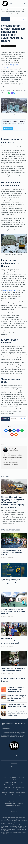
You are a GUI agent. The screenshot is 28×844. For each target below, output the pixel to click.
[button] (11, 3)
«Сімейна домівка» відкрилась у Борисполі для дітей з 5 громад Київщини (13, 611)
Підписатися (8, 128)
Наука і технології (21, 792)
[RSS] (16, 434)
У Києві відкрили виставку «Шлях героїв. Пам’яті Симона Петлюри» (16, 706)
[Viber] (12, 93)
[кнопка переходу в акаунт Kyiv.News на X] (14, 755)
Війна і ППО (14, 779)
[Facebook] (6, 430)
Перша (5, 777)
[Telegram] (14, 93)
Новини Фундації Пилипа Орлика (13, 679)
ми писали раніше (9, 290)
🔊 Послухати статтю (9, 45)
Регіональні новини (9, 789)
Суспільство (15, 90)
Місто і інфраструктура (18, 784)
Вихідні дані (20, 805)
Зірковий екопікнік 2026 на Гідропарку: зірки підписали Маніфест (11, 552)
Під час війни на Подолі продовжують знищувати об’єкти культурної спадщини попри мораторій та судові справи (13, 502)
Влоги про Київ (9, 795)
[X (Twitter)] (10, 430)
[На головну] (5, 3)
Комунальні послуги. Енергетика (14, 782)
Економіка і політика (18, 787)
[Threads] (16, 755)
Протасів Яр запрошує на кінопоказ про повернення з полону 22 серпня (11, 582)
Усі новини (13, 777)
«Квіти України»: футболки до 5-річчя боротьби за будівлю (13, 669)
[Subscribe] (25, 728)
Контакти (3, 802)
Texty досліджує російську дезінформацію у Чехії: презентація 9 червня (15, 689)
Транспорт (7, 787)
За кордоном (19, 795)
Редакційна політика (14, 802)
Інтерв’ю (11, 792)
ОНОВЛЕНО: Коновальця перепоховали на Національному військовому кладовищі (13, 641)
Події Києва (21, 777)
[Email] (12, 434)
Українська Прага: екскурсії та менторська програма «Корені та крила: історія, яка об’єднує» (16, 697)
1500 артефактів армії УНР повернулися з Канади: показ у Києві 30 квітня (17, 713)
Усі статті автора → (7, 467)
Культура (4, 792)
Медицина (6, 784)
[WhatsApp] (9, 93)
